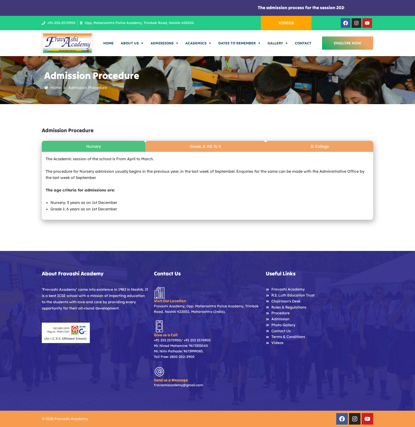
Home (108, 43)
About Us (130, 43)
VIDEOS (286, 22)
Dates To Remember (237, 43)
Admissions (162, 43)
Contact (303, 43)
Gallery (275, 43)
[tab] (93, 146)
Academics (196, 43)
